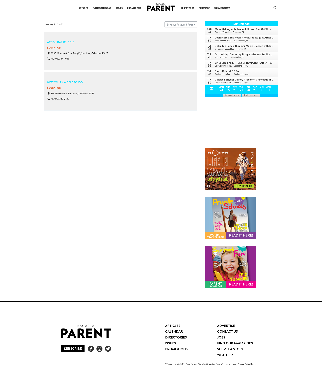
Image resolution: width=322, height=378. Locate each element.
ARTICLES (172, 325)
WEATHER (225, 355)
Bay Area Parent (189, 363)
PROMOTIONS (176, 349)
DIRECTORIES (176, 337)
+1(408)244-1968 (60, 58)
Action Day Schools (60, 42)
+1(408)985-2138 (60, 99)
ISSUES (170, 343)
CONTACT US (227, 331)
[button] (275, 7)
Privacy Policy (243, 363)
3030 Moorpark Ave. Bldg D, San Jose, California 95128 (79, 53)
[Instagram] (99, 349)
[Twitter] (108, 349)
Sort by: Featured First (180, 24)
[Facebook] (91, 349)
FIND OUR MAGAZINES (235, 343)
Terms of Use (230, 363)
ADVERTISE (226, 325)
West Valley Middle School (65, 82)
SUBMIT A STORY (230, 349)
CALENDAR (174, 331)
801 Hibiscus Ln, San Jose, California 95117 (72, 93)
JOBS (221, 337)
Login (253, 363)
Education (54, 47)
